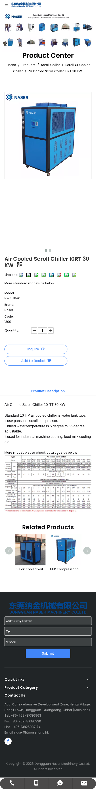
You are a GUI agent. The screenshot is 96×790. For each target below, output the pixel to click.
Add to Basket (33, 360)
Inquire (33, 349)
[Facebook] (8, 741)
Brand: (9, 304)
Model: (9, 293)
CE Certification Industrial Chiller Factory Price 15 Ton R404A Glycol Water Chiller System (76, 569)
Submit (48, 653)
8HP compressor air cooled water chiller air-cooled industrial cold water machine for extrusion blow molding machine (40, 569)
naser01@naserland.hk (31, 732)
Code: (9, 316)
